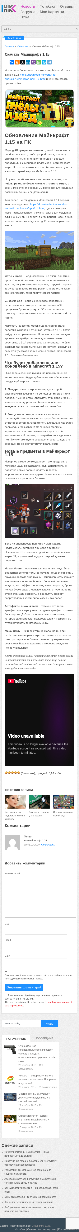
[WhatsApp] (38, 62)
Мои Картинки (52, 12)
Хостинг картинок (47, 1229)
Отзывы (67, 6)
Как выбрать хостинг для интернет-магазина (28, 1202)
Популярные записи (16, 1039)
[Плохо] (9, 772)
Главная (9, 46)
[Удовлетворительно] (12, 772)
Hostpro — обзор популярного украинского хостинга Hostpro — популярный (37, 1079)
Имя (7, 924)
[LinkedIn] (28, 62)
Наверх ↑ (74, 1229)
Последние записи (44, 1039)
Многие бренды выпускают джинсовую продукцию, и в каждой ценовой (34, 1097)
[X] (22, 62)
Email (8, 940)
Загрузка (28, 12)
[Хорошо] (15, 772)
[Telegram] (49, 62)
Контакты (63, 1229)
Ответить (48, 844)
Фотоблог (48, 6)
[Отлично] (18, 772)
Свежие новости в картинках (15, 1226)
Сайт (7, 956)
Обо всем (22, 46)
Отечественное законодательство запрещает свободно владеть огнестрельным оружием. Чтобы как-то (37, 1053)
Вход (25, 17)
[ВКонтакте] (12, 62)
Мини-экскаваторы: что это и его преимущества (30, 1197)
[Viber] (33, 62)
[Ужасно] (6, 772)
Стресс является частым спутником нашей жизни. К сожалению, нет (33, 1119)
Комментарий (12, 873)
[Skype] (44, 62)
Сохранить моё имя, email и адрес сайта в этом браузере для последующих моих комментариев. (38, 977)
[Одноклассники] (17, 62)
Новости (28, 6)
